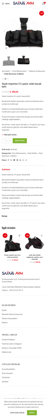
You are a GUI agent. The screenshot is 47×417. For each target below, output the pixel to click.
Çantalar (5, 382)
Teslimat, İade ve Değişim (12, 344)
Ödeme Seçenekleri (9, 318)
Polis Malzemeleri (19, 71)
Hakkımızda (6, 352)
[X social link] (11, 160)
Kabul (31, 413)
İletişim (5, 323)
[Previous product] (3, 79)
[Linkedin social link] (20, 160)
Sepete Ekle (19, 141)
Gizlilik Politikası (8, 340)
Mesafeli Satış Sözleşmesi (12, 314)
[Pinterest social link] (17, 160)
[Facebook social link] (8, 160)
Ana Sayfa (6, 71)
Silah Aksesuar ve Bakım (14, 74)
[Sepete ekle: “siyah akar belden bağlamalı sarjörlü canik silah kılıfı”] (42, 235)
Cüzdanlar (6, 377)
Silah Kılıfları (32, 153)
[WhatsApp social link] (23, 160)
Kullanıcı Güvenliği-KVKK (11, 348)
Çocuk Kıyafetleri (8, 369)
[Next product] (8, 79)
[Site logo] (23, 3)
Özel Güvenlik (7, 373)
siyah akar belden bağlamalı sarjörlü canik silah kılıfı (35, 257)
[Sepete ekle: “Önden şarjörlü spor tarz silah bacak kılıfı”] (19, 235)
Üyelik (4, 310)
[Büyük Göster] (6, 48)
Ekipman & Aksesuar (37, 71)
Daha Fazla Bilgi (17, 413)
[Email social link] (14, 160)
